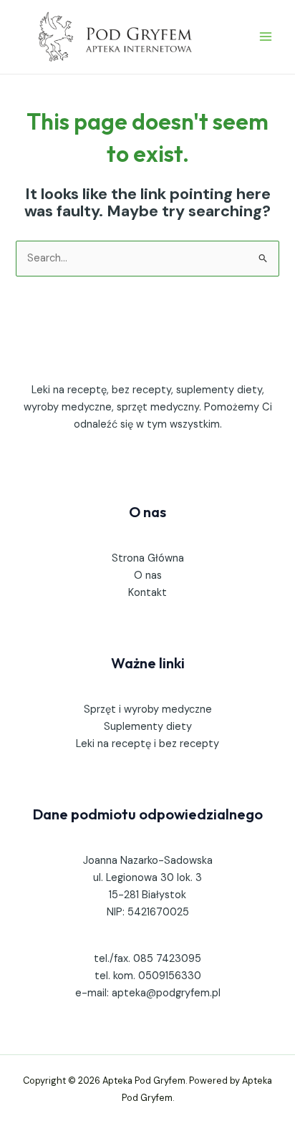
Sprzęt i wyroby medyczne (148, 709)
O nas (148, 575)
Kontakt (147, 593)
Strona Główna (148, 558)
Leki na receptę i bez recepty (147, 744)
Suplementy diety (148, 726)
